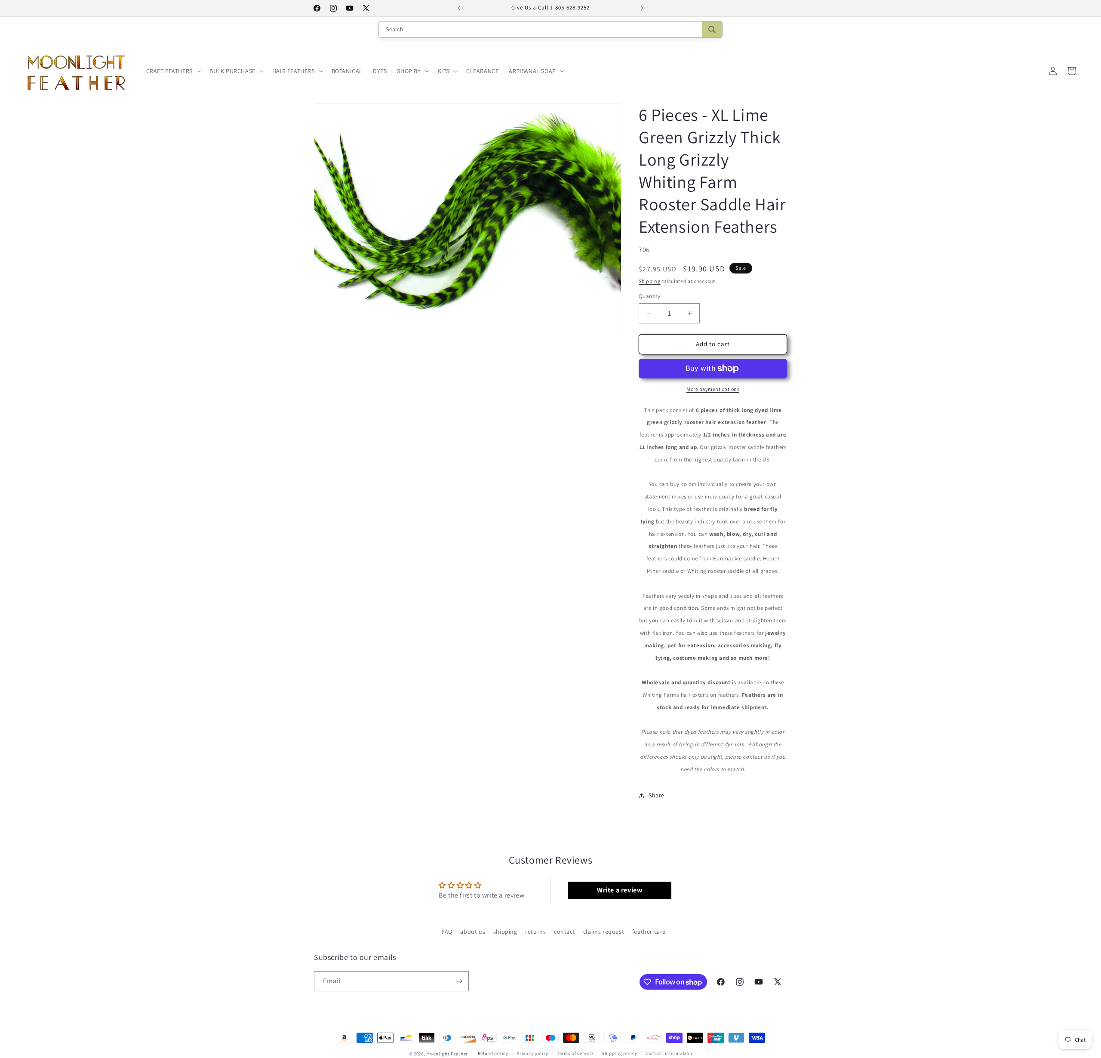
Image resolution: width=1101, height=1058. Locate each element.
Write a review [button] (619, 890)
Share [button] (656, 795)
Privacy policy (532, 1054)
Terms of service (575, 1054)
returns (535, 931)
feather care (649, 931)
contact (564, 931)
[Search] (712, 29)
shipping (505, 931)
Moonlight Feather (447, 1054)
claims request (603, 931)
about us (472, 931)
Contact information (669, 1054)
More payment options (712, 389)
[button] (172, 71)
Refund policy (493, 1054)
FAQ (447, 931)
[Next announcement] (642, 8)
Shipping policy (619, 1054)
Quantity (649, 296)
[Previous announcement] (458, 8)
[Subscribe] (458, 981)
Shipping (650, 281)
